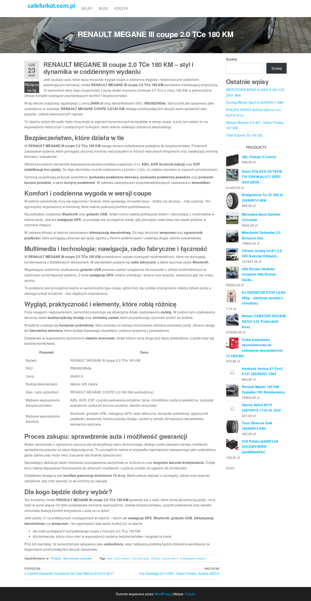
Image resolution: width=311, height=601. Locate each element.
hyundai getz (140, 558)
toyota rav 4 (170, 558)
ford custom (122, 558)
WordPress (162, 593)
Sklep (86, 8)
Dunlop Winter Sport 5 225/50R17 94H (255, 102)
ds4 (109, 558)
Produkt (56, 558)
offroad (155, 558)
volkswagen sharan (193, 558)
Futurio (190, 593)
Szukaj (231, 59)
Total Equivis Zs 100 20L (244, 135)
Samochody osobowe (77, 558)
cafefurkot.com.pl (51, 5)
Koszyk (121, 8)
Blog (103, 8)
